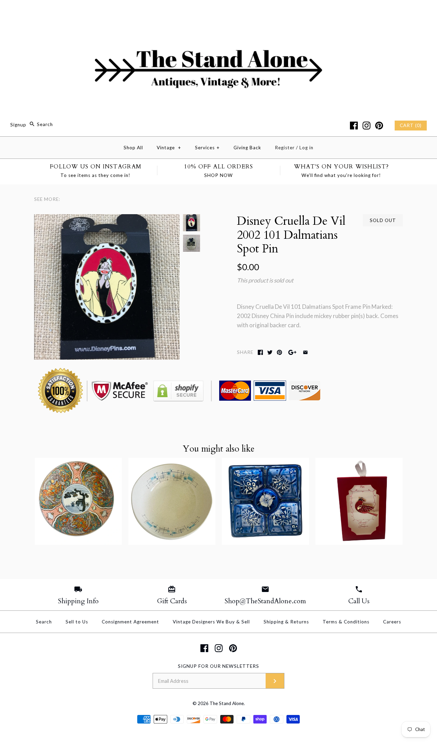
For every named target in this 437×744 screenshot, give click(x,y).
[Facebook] (354, 125)
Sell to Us (77, 621)
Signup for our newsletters (218, 666)
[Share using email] (305, 352)
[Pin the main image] (279, 352)
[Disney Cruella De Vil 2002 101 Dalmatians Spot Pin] (107, 218)
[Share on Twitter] (269, 352)
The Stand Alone (227, 703)
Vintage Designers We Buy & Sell (211, 621)
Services (207, 147)
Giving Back (247, 147)
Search (44, 621)
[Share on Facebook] (260, 352)
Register (285, 147)
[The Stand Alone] (218, 11)
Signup (18, 124)
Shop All (133, 147)
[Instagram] (366, 125)
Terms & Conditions (346, 621)
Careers (392, 621)
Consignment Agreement (130, 621)
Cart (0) (411, 125)
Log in (306, 147)
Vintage (169, 147)
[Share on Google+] (292, 352)
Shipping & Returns (286, 621)
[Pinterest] (379, 125)
